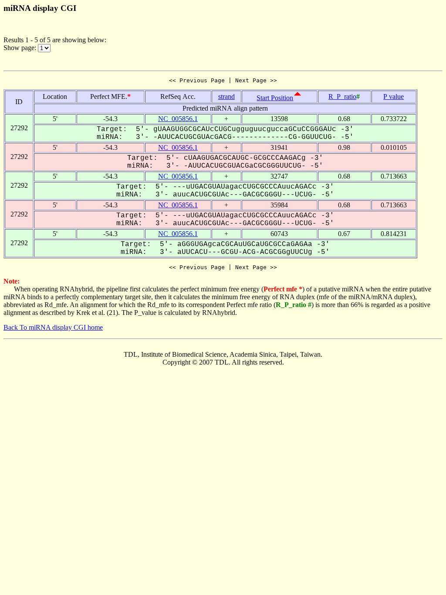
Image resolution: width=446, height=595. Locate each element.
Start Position (275, 97)
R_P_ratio (342, 96)
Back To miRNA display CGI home (53, 327)
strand (226, 96)
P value (393, 96)
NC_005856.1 (178, 118)
